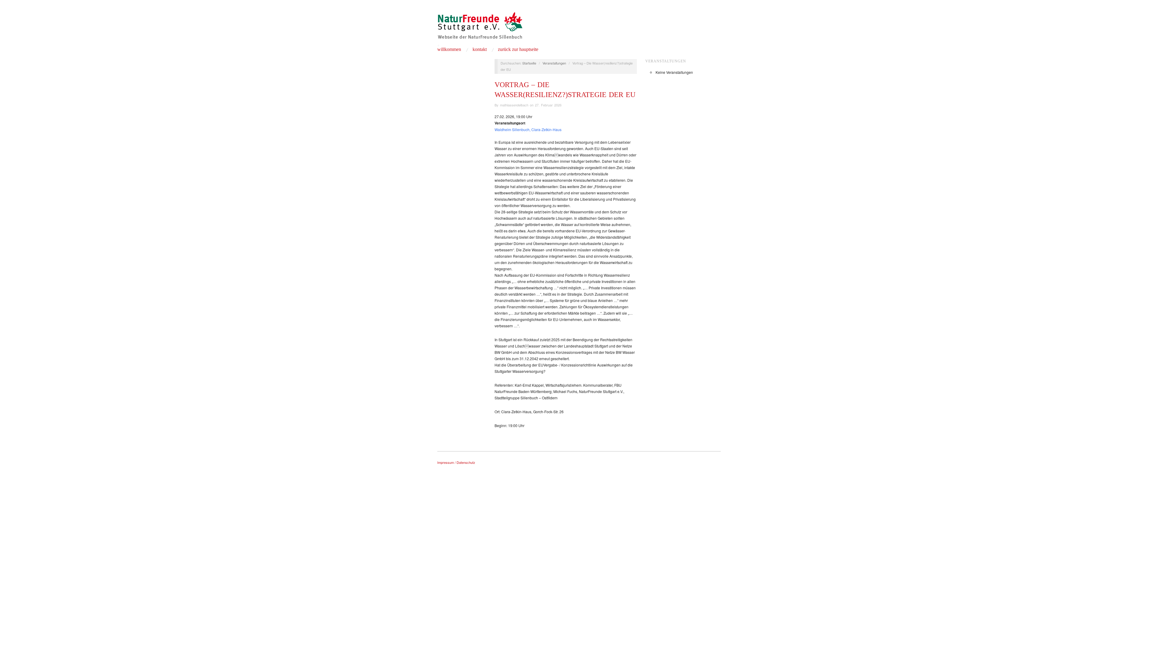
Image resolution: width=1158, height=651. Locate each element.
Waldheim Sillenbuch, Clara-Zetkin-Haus (528, 129)
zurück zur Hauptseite (518, 49)
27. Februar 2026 (548, 104)
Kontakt (480, 49)
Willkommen (449, 49)
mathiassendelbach (514, 104)
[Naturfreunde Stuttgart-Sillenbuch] (480, 28)
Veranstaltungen (554, 63)
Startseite (529, 63)
